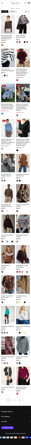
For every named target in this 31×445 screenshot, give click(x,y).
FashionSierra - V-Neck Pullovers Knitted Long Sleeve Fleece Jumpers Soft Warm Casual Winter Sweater (23, 142)
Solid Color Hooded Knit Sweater (8, 357)
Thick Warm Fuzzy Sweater (21, 296)
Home (12, 8)
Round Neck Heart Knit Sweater (7, 326)
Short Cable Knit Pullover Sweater (21, 36)
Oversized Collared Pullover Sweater (21, 387)
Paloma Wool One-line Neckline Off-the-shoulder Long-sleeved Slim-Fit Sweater (8, 141)
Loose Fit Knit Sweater (7, 387)
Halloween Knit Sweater (5, 266)
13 (19, 400)
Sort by (12, 11)
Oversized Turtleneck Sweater (7, 235)
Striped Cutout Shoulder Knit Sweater (7, 69)
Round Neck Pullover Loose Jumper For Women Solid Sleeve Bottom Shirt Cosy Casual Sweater (22, 72)
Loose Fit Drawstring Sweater (22, 357)
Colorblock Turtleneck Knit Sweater (22, 174)
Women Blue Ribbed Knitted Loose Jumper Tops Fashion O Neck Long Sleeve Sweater (7, 106)
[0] (28, 3)
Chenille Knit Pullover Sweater (22, 235)
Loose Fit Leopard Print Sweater (22, 205)
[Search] (25, 3)
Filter (5, 11)
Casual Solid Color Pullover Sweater (6, 174)
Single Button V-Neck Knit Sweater (22, 266)
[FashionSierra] (15, 3)
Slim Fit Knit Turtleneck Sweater (23, 326)
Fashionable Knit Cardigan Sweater (6, 205)
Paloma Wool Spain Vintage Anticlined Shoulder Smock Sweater (6, 38)
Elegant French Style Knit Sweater (7, 296)
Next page (23, 400)
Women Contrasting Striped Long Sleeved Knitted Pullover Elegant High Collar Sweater (22, 107)
